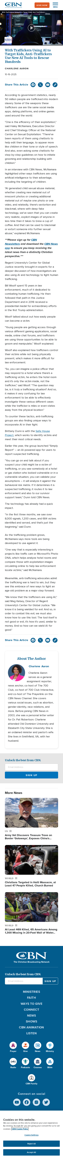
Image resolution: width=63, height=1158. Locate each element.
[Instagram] (36, 1102)
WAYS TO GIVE (31, 1003)
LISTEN (31, 1033)
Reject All (31, 1143)
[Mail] (47, 84)
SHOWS (31, 1021)
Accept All (31, 1152)
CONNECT (31, 1009)
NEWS (31, 1015)
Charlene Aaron (17, 68)
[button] (54, 5)
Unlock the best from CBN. (23, 760)
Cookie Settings (31, 1135)
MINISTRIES (31, 991)
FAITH (31, 997)
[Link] (55, 84)
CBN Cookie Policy (20, 1129)
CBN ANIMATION (31, 1027)
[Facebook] (33, 84)
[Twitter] (40, 84)
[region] (31, 1134)
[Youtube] (16, 1102)
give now (42, 5)
